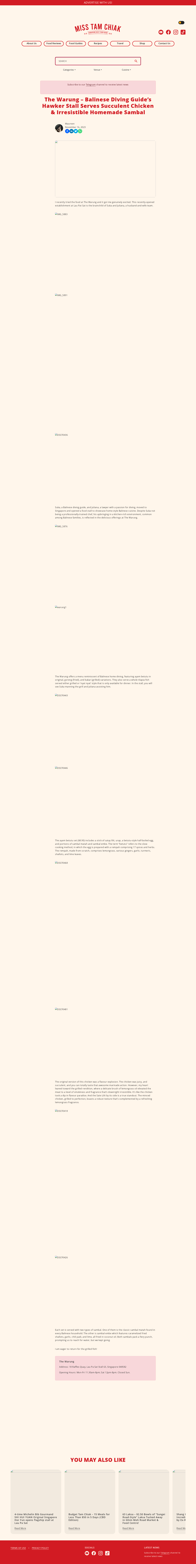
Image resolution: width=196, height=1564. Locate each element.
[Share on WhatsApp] (80, 131)
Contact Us (164, 43)
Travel (120, 43)
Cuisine (125, 69)
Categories (68, 69)
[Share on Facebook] (67, 131)
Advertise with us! (98, 2)
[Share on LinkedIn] (71, 131)
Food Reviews (53, 43)
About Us (32, 43)
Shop (142, 43)
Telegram (91, 84)
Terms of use (18, 1548)
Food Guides (76, 43)
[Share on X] (76, 131)
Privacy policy (40, 1548)
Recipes (98, 43)
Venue (97, 69)
